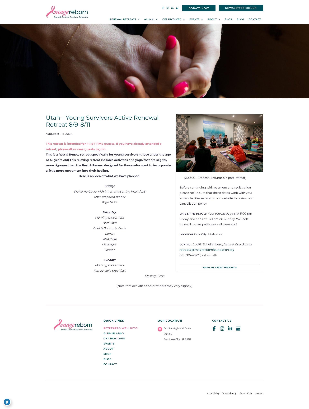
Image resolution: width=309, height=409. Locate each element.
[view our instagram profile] (168, 8)
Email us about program (220, 267)
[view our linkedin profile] (172, 8)
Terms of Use (245, 393)
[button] (198, 8)
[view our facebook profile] (163, 8)
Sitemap (259, 393)
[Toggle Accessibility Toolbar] (7, 402)
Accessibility (213, 393)
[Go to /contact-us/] (182, 335)
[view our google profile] (177, 8)
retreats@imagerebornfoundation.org (207, 250)
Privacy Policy (229, 393)
